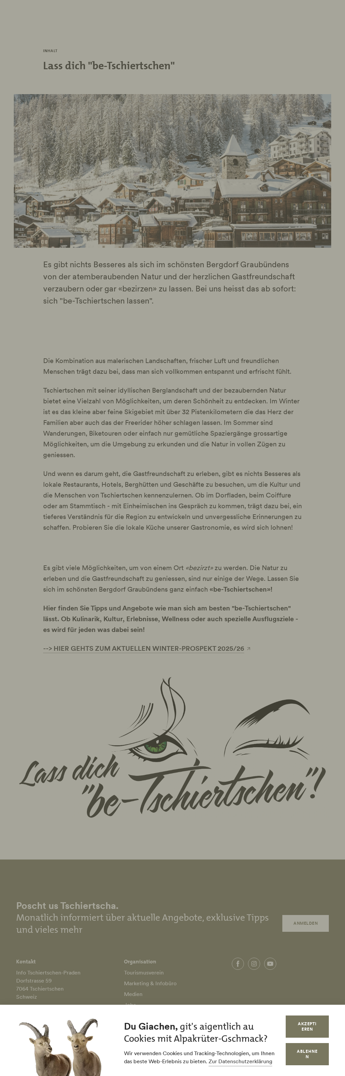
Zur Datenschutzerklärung (240, 1061)
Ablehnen (307, 1054)
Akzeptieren (307, 1026)
